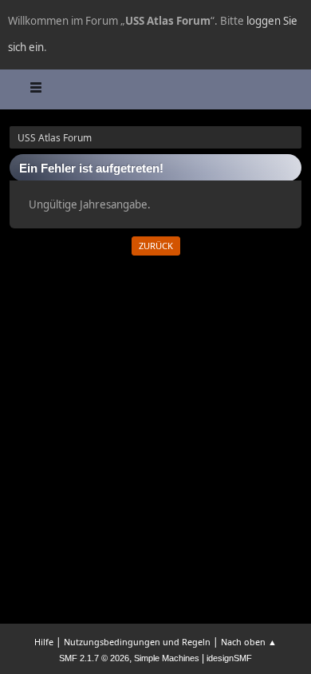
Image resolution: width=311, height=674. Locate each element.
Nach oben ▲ (249, 642)
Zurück (156, 246)
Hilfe (43, 642)
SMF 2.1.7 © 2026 (94, 658)
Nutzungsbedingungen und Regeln (137, 642)
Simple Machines (166, 658)
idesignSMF (229, 658)
